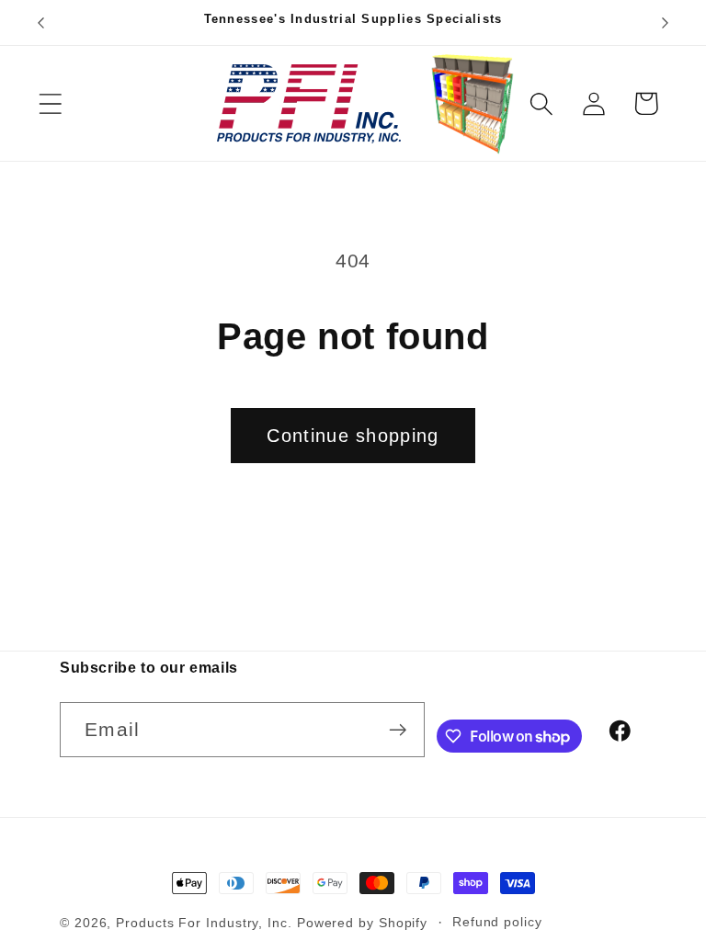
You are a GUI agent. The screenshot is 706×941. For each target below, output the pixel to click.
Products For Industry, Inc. (204, 922)
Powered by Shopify (362, 922)
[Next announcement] (665, 23)
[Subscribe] (397, 730)
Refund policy (497, 921)
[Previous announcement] (40, 23)
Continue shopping (352, 435)
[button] (50, 103)
